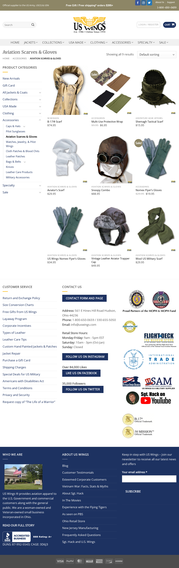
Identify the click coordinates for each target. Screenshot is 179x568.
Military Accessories (18, 177)
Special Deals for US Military (21, 374)
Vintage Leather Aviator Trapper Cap (110, 260)
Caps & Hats (13, 126)
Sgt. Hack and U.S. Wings (78, 542)
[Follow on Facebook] (137, 2)
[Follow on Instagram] (143, 2)
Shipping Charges (14, 367)
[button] (148, 25)
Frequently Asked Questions (81, 535)
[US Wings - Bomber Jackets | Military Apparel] (89, 25)
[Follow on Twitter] (149, 2)
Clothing (97, 42)
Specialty (145, 42)
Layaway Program (15, 319)
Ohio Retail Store (73, 521)
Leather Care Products (19, 172)
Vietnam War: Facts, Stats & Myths (85, 486)
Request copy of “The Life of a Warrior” (29, 402)
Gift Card (9, 85)
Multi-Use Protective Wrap (107, 121)
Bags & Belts (13, 161)
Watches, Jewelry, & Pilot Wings (21, 144)
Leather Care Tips (15, 339)
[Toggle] (40, 92)
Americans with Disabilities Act (23, 381)
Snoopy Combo (100, 190)
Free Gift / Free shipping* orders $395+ (89, 5)
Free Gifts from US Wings (20, 312)
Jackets (29, 42)
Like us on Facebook (81, 373)
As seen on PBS (72, 514)
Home (15, 42)
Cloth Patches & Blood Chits (22, 151)
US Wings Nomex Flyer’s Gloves (66, 258)
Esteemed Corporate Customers (84, 479)
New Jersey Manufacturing (80, 528)
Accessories (121, 42)
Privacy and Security (16, 395)
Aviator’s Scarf (55, 190)
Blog (65, 466)
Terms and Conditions (17, 388)
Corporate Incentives (17, 326)
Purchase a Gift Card (16, 360)
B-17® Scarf (54, 121)
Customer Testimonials (78, 472)
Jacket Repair (11, 353)
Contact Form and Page (84, 298)
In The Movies (71, 500)
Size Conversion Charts (18, 305)
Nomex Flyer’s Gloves (149, 190)
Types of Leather (14, 333)
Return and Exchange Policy (21, 298)
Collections (52, 42)
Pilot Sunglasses (15, 131)
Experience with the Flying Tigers (84, 507)
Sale (162, 42)
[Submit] (33, 25)
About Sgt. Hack (73, 493)
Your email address (134, 472)
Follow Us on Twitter (83, 389)
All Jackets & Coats (15, 92)
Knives (10, 167)
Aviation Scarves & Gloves (21, 136)
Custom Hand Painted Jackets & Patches (30, 346)
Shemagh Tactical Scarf (149, 121)
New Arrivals (11, 78)
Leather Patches (15, 156)
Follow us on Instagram (85, 357)
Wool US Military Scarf (149, 258)
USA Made (76, 42)
